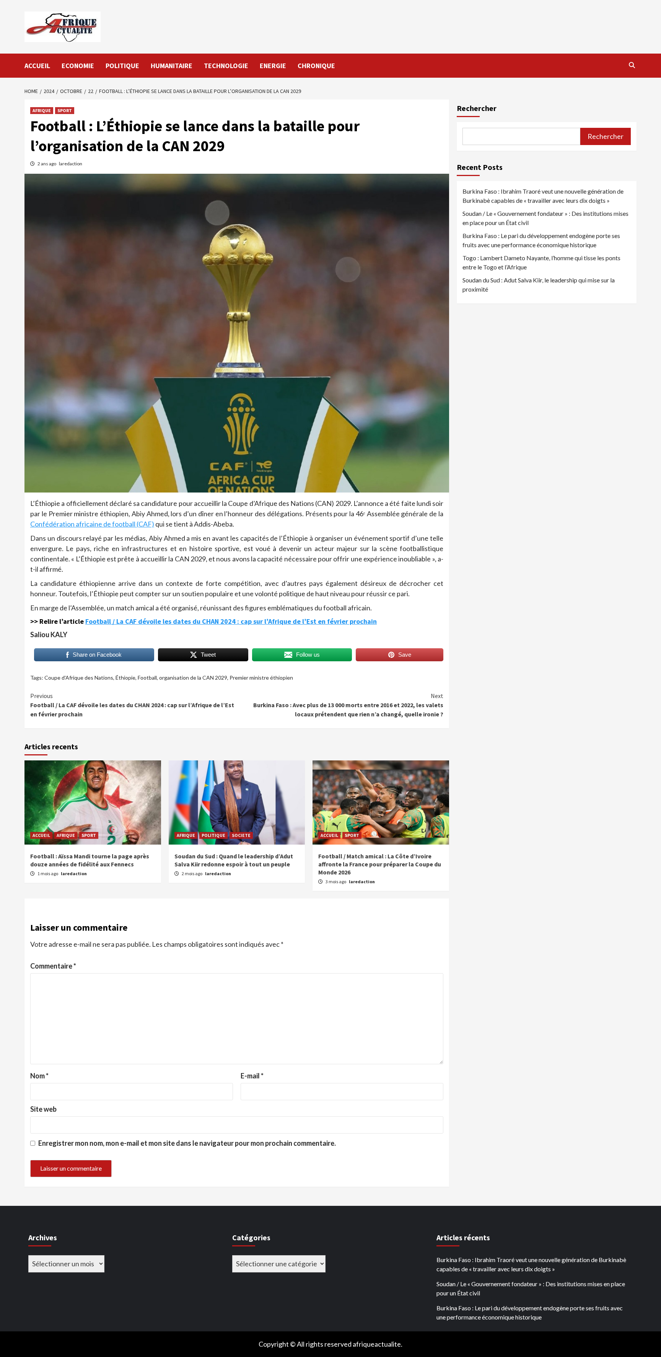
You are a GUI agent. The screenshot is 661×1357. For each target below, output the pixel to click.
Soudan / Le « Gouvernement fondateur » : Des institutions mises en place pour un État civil (545, 218)
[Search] (632, 65)
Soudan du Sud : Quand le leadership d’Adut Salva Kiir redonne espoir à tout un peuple (233, 860)
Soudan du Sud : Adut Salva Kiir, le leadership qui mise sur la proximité (538, 284)
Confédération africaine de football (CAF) (92, 524)
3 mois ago (336, 881)
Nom (39, 1076)
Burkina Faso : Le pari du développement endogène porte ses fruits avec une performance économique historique (541, 240)
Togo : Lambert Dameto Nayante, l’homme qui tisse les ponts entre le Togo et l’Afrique (541, 262)
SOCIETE (241, 835)
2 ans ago (47, 163)
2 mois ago (192, 873)
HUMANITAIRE (171, 65)
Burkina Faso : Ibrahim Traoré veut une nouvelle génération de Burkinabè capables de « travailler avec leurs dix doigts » (543, 196)
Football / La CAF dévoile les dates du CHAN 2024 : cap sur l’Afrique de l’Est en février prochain (231, 621)
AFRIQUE (42, 110)
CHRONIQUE (316, 65)
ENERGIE (273, 65)
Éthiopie (125, 677)
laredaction (70, 163)
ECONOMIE (78, 65)
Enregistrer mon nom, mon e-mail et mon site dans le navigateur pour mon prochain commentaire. (187, 1143)
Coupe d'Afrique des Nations (78, 677)
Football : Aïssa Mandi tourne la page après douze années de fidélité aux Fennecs (89, 860)
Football (147, 677)
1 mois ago (48, 873)
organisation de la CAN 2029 (193, 677)
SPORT (64, 110)
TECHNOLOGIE (226, 65)
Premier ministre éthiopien (261, 677)
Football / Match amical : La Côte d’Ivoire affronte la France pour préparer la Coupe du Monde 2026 (379, 864)
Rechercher (477, 108)
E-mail (252, 1076)
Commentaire (53, 966)
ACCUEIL (37, 65)
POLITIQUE (122, 65)
